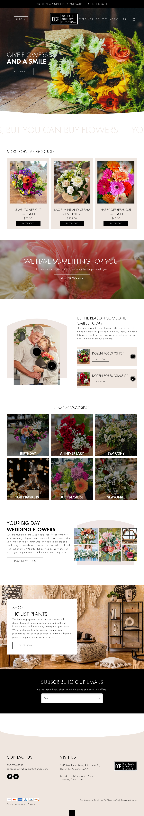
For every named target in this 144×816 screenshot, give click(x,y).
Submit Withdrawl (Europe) (21, 804)
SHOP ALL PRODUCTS (72, 277)
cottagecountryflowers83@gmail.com (27, 768)
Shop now (20, 71)
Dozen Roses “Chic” (108, 353)
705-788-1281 (15, 765)
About (114, 19)
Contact (102, 19)
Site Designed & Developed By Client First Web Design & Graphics (108, 800)
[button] (10, 19)
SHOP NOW (25, 645)
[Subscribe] (99, 698)
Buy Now (28, 223)
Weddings (86, 19)
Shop (19, 19)
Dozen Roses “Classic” (110, 376)
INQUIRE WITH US (25, 561)
